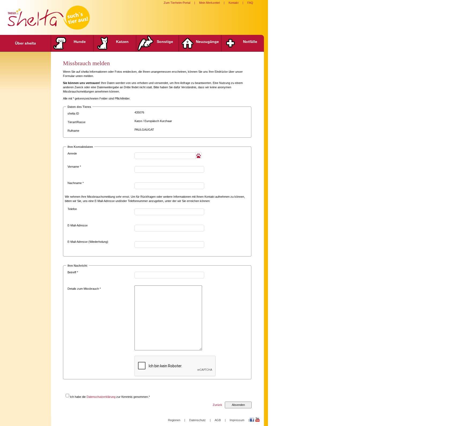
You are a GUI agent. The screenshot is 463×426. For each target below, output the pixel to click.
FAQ (250, 2)
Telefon (72, 209)
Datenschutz (197, 420)
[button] (199, 155)
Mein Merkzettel (209, 2)
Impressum (237, 420)
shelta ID (73, 113)
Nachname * (76, 183)
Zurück (217, 404)
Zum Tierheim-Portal (177, 2)
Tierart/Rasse (76, 122)
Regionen (174, 420)
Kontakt (233, 2)
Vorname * (74, 166)
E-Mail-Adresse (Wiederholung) (88, 241)
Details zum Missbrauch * (84, 288)
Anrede (72, 153)
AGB (218, 420)
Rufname (73, 130)
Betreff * (73, 272)
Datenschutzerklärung (101, 396)
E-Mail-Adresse (78, 225)
